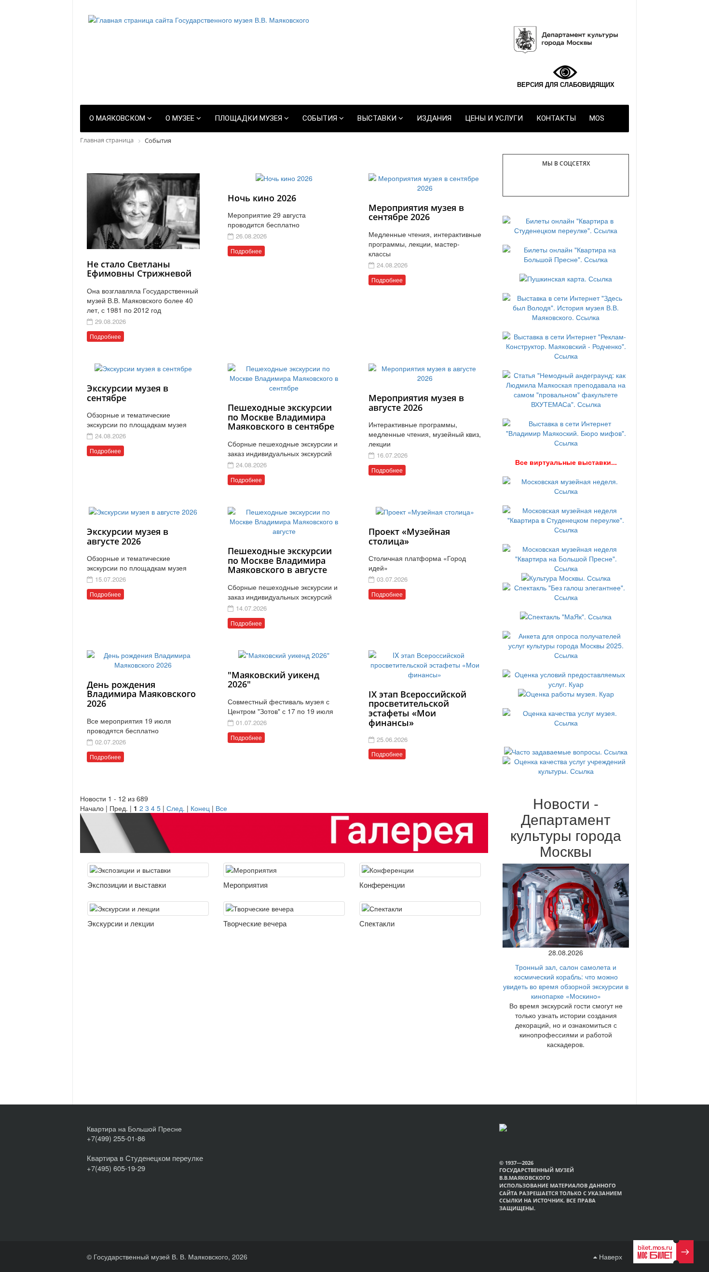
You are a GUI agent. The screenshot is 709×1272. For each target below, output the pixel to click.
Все (221, 808)
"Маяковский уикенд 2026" (273, 679)
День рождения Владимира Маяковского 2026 (141, 694)
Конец (200, 808)
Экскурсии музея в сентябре (127, 393)
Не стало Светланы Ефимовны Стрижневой (139, 269)
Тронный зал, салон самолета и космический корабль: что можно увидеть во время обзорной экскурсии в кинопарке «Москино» (565, 981)
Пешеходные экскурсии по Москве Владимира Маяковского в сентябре (281, 417)
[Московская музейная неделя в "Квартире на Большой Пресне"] (566, 557)
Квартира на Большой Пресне (134, 1128)
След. (175, 808)
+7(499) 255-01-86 (116, 1138)
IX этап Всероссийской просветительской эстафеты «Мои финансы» (417, 708)
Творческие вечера (254, 923)
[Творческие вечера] (284, 908)
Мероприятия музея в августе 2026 (416, 402)
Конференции (382, 885)
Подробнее (105, 336)
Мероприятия (245, 885)
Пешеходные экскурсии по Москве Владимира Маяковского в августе (280, 560)
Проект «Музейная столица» (409, 536)
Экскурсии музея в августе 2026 (127, 536)
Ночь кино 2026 (262, 198)
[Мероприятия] (284, 870)
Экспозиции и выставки (126, 885)
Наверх (609, 1256)
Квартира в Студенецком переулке (145, 1158)
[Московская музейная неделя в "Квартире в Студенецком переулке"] (566, 518)
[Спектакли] (420, 908)
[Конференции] (420, 870)
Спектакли (377, 923)
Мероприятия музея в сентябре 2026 (416, 212)
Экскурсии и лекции (120, 923)
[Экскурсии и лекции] (148, 908)
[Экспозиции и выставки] (148, 870)
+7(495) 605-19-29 (116, 1168)
